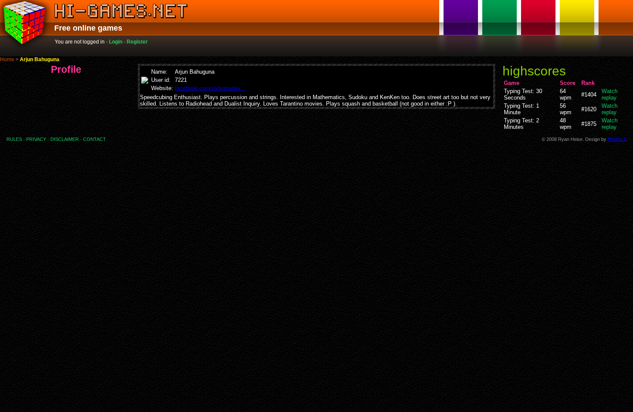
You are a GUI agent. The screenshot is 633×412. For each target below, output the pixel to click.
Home (7, 59)
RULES (14, 139)
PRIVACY (36, 139)
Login (115, 42)
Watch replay (609, 94)
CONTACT (94, 139)
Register (137, 42)
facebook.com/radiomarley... (210, 88)
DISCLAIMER (64, 139)
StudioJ (616, 139)
